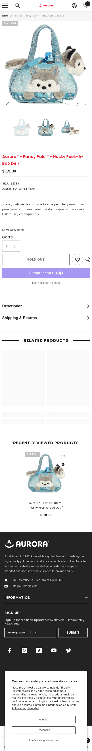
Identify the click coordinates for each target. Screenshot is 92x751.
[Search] (17, 5)
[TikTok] (39, 650)
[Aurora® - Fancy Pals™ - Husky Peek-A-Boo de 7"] (46, 473)
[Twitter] (68, 650)
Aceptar (43, 719)
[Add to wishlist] (77, 259)
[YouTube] (54, 650)
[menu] (5, 5)
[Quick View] (63, 464)
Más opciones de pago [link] (46, 282)
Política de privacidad (25, 708)
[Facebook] (9, 650)
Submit (73, 632)
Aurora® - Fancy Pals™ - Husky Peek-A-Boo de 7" (46, 505)
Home (5, 16)
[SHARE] (86, 259)
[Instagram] (24, 650)
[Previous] (77, 104)
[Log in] (74, 5)
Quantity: (7, 237)
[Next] (85, 104)
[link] (23, 414)
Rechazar (44, 730)
